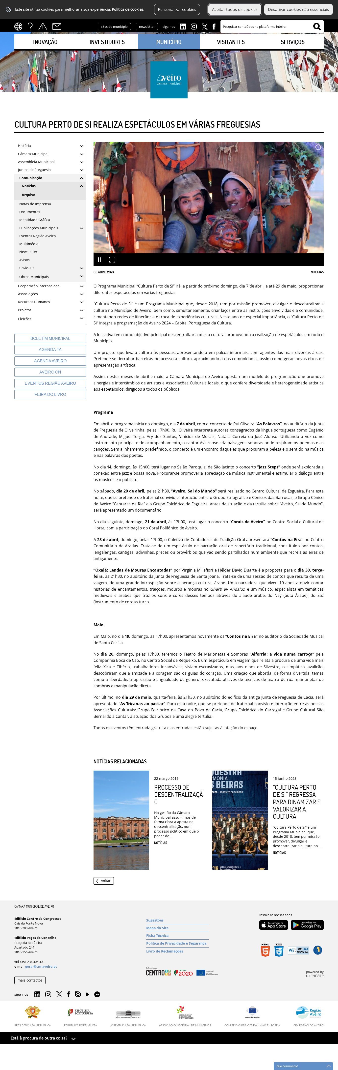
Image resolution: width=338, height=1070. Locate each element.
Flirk (97, 994)
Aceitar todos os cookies (235, 9)
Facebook (214, 26)
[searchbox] (272, 26)
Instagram (194, 26)
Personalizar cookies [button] (177, 9)
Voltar (106, 880)
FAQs (30, 26)
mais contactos (30, 980)
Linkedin (183, 26)
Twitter (205, 26)
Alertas (43, 26)
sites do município (114, 26)
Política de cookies (127, 9)
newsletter (147, 26)
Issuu (78, 994)
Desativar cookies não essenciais (298, 9)
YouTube (87, 995)
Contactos (56, 26)
